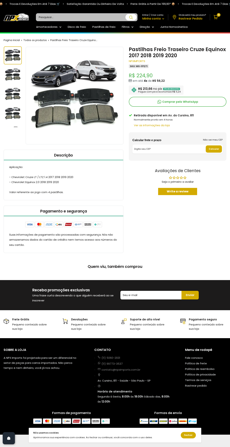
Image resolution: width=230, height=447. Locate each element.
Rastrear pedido (196, 385)
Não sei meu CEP (213, 139)
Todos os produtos (35, 40)
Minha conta (151, 18)
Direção (145, 27)
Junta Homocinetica (174, 27)
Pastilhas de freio (104, 27)
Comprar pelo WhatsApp (180, 101)
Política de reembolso (200, 369)
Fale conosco (194, 358)
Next (124, 95)
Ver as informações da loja (152, 125)
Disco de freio (77, 27)
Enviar (190, 295)
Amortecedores (47, 27)
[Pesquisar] (131, 17)
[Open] (9, 438)
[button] (218, 17)
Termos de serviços (198, 380)
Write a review (177, 191)
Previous (25, 95)
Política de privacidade (200, 374)
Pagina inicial (12, 40)
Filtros (126, 27)
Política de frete (196, 363)
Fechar (188, 435)
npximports (137, 61)
